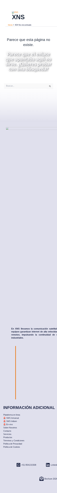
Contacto (7, 431)
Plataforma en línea (11, 415)
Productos (7, 437)
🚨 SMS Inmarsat (11, 418)
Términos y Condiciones (13, 441)
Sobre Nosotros (10, 428)
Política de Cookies (11, 447)
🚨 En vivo (8, 424)
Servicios (7, 434)
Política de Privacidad (12, 444)
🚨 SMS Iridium (10, 421)
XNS (18, 17)
